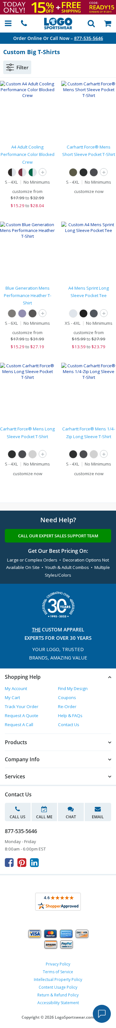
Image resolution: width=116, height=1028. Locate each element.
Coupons (67, 697)
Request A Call (19, 724)
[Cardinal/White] (22, 172)
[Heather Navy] (22, 313)
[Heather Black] (32, 313)
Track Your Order (21, 706)
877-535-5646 (88, 38)
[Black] (83, 172)
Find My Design (73, 688)
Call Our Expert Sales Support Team (58, 536)
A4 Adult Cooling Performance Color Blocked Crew (27, 154)
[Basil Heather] (73, 172)
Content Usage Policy (58, 987)
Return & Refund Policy (58, 995)
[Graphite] (94, 313)
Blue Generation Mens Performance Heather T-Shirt (27, 295)
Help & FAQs (70, 715)
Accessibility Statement (58, 1002)
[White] (73, 313)
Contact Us (68, 724)
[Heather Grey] (12, 313)
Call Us (17, 817)
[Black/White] (12, 172)
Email (98, 817)
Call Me (44, 817)
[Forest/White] (32, 172)
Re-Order (67, 706)
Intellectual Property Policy (58, 979)
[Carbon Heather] (94, 172)
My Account (16, 688)
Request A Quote (21, 715)
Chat (71, 817)
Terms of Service (58, 972)
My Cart (12, 697)
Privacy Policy (58, 964)
